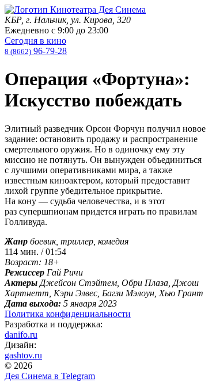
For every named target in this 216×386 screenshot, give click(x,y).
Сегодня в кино (35, 40)
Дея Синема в (50, 376)
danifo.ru (21, 334)
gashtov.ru (23, 355)
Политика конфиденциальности (68, 314)
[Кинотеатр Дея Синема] (75, 9)
